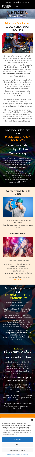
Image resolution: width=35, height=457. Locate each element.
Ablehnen (18, 445)
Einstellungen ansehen (17, 450)
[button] (32, 420)
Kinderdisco (18, 279)
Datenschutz (19, 454)
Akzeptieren (17, 439)
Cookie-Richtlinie (11, 454)
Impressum (25, 454)
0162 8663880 (24, 2)
